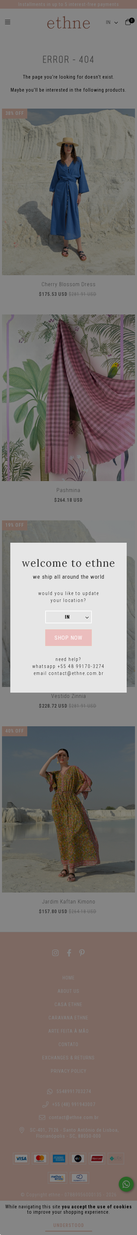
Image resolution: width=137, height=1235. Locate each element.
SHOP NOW (68, 637)
